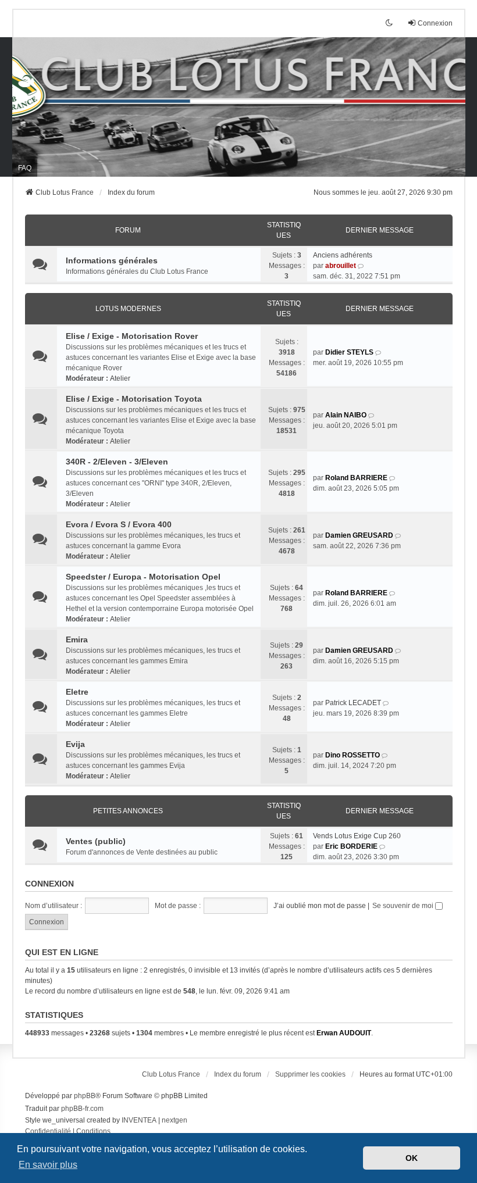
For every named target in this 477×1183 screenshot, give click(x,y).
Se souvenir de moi (403, 906)
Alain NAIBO (345, 415)
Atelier (120, 378)
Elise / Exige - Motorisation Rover (132, 336)
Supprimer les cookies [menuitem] (310, 1074)
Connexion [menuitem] (435, 23)
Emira (77, 639)
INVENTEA (139, 1120)
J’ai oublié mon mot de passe (319, 906)
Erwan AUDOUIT (343, 1033)
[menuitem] (48, 1131)
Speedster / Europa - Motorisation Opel (143, 576)
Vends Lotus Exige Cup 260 (357, 836)
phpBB (84, 1096)
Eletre (77, 691)
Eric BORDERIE (351, 846)
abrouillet (340, 266)
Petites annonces (128, 811)
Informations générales (112, 260)
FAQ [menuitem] (24, 168)
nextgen (174, 1120)
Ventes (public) (96, 841)
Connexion (49, 883)
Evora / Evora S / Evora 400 (119, 524)
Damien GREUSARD (359, 535)
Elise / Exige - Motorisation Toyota (134, 398)
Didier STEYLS (349, 352)
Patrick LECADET (353, 703)
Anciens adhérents (342, 255)
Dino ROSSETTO (352, 755)
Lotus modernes (128, 309)
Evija (75, 744)
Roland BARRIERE (356, 478)
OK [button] (411, 1158)
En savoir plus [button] (48, 1165)
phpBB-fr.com (82, 1109)
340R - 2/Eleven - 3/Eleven (117, 461)
